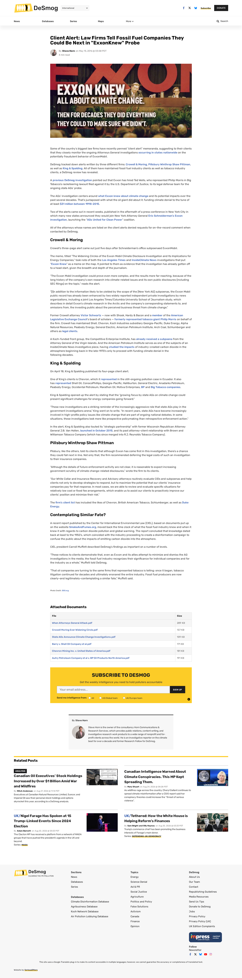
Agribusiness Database (84, 906)
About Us (194, 876)
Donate (221, 8)
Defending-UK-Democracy (146, 836)
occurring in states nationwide (157, 152)
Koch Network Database (84, 911)
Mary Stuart (133, 787)
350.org (65, 590)
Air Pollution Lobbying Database (89, 916)
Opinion (135, 926)
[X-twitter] (189, 8)
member (157, 315)
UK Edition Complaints (202, 926)
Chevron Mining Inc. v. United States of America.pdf (81, 651)
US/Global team (110, 698)
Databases (77, 881)
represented (109, 379)
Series (74, 886)
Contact (193, 886)
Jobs (192, 911)
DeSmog (46, 8)
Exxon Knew (59, 264)
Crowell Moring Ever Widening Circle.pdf (75, 630)
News (74, 876)
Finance (135, 921)
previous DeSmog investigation (72, 180)
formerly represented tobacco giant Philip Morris (145, 319)
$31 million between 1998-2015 (79, 203)
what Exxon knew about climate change (123, 196)
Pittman (185, 164)
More (128, 21)
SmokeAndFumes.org (82, 527)
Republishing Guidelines (203, 891)
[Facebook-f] (183, 8)
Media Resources (199, 896)
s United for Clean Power (104, 219)
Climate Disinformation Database (90, 901)
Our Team (194, 881)
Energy (135, 876)
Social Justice (139, 891)
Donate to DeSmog (200, 906)
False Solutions (139, 906)
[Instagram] (210, 954)
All (93, 698)
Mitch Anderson (25, 791)
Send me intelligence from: (72, 698)
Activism (136, 911)
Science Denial (139, 881)
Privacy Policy (197, 916)
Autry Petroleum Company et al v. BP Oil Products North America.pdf (90, 658)
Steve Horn (68, 51)
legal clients (69, 331)
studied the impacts (121, 346)
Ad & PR (135, 886)
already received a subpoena (154, 339)
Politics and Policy (141, 901)
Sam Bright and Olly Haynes (141, 826)
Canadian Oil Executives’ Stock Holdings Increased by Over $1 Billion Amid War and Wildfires (48, 781)
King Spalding (72, 168)
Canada (135, 916)
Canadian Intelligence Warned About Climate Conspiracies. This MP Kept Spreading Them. (155, 776)
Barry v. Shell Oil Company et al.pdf (71, 644)
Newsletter (195, 950)
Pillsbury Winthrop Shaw (164, 164)
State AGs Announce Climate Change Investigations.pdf (83, 637)
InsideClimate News (144, 260)
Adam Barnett (24, 831)
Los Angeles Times (114, 260)
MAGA (25, 845)
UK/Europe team (134, 698)
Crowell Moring (136, 164)
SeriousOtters (31, 970)
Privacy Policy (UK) (200, 921)
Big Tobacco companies (165, 387)
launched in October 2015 (96, 430)
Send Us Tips (196, 901)
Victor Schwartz (91, 315)
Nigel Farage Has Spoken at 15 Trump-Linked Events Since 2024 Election (42, 821)
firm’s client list (65, 502)
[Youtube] (205, 954)
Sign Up (177, 689)
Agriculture (137, 896)
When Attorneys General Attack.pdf (72, 623)
